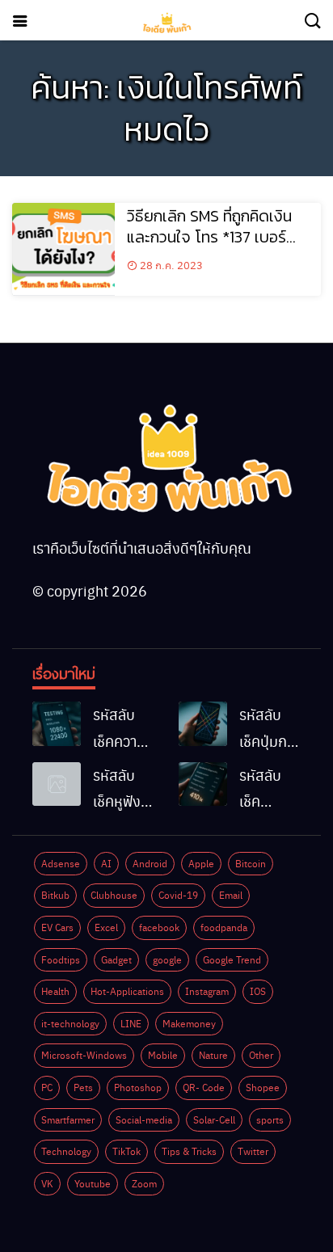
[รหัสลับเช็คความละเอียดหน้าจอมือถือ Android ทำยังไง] (56, 723)
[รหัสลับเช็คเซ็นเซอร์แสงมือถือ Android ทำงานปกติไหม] (203, 784)
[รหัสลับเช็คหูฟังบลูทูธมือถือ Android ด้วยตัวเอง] (56, 784)
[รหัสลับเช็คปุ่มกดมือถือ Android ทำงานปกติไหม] (203, 723)
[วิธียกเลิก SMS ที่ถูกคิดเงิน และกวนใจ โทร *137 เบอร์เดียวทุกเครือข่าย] (63, 249)
